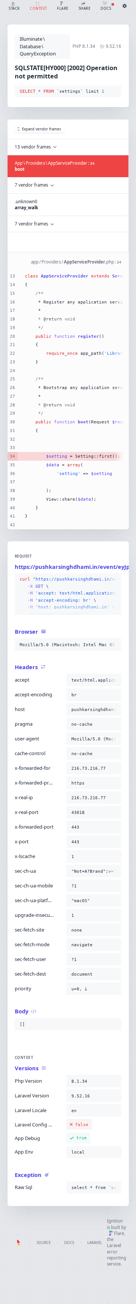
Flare (119, 1233)
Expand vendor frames (41, 129)
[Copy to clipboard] (114, 91)
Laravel (94, 1242)
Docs (69, 1242)
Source (44, 1242)
